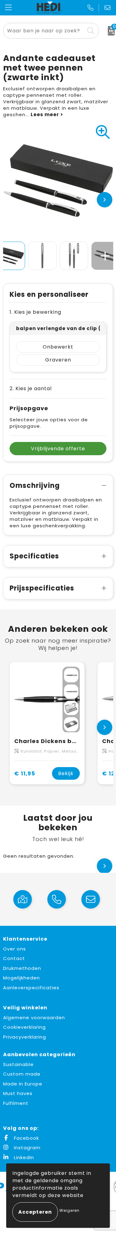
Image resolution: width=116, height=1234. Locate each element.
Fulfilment (15, 1103)
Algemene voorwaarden (34, 1017)
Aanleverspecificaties (31, 987)
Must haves (17, 1093)
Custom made (22, 1074)
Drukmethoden (22, 968)
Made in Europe (22, 1084)
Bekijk (66, 773)
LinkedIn (23, 1157)
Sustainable (18, 1064)
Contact (14, 958)
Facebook (25, 1138)
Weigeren (69, 1210)
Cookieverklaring (24, 1027)
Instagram (26, 1147)
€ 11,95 (24, 773)
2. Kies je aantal (31, 388)
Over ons (14, 949)
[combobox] (44, 30)
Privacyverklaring (24, 1037)
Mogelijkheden (21, 978)
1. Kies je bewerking (35, 312)
